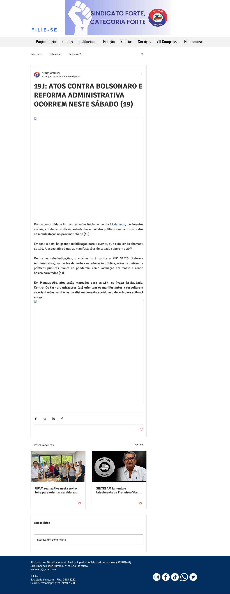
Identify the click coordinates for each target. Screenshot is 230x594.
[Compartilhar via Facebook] (35, 418)
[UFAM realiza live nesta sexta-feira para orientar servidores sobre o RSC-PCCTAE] (58, 466)
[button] (142, 54)
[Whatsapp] (184, 577)
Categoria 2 (75, 54)
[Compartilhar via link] (62, 418)
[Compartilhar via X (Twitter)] (44, 418)
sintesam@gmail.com (43, 569)
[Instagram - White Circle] (156, 577)
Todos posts (36, 54)
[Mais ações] (141, 74)
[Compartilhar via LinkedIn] (53, 418)
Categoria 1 (56, 54)
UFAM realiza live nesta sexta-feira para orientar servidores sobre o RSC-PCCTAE (56, 490)
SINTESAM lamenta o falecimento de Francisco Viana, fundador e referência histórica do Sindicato (118, 490)
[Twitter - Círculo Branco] (193, 577)
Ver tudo (138, 444)
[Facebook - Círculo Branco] (166, 577)
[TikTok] (175, 577)
